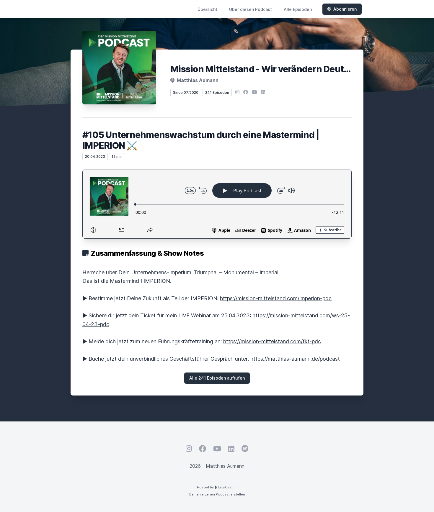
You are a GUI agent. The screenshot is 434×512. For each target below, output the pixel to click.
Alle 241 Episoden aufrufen (217, 377)
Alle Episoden (298, 9)
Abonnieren (345, 9)
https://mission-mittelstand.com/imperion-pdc (276, 298)
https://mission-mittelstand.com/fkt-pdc (272, 341)
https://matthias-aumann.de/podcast (295, 359)
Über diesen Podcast (250, 9)
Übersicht (207, 9)
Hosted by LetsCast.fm (217, 487)
